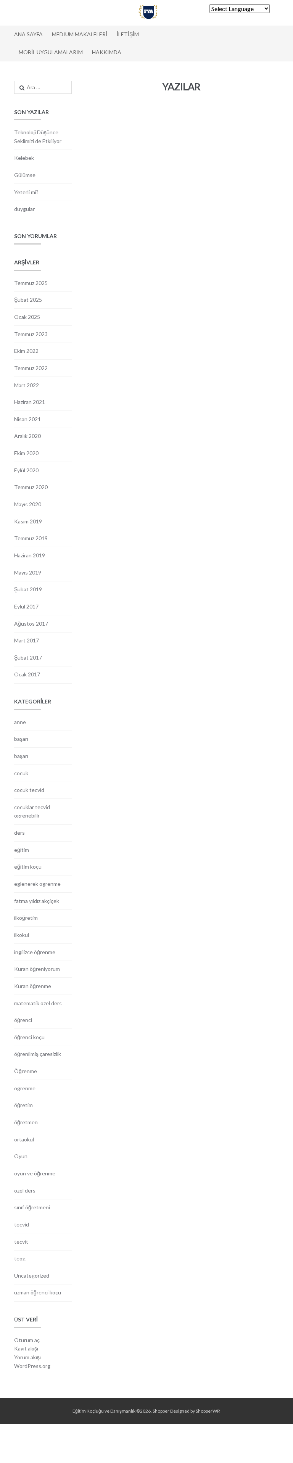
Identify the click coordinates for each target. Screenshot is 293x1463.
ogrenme (24, 1088)
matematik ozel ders (38, 1003)
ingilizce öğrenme (34, 952)
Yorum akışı (27, 1357)
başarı (21, 739)
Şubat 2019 (28, 589)
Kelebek (24, 158)
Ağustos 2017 (31, 623)
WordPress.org (32, 1366)
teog (20, 1258)
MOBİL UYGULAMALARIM (51, 52)
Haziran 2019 (29, 555)
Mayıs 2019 (27, 572)
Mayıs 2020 (27, 504)
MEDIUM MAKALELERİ (79, 34)
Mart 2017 (26, 640)
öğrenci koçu (29, 1037)
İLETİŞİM (128, 34)
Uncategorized (31, 1275)
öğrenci (23, 1020)
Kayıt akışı (26, 1348)
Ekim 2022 (26, 351)
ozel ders (24, 1190)
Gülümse (24, 175)
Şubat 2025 (28, 299)
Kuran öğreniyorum (37, 969)
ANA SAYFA (28, 34)
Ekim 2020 (26, 453)
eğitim (21, 850)
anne (20, 722)
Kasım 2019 (28, 521)
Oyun (20, 1156)
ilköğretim (26, 917)
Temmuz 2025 (31, 283)
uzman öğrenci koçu (37, 1292)
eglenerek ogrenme (37, 883)
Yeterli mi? (26, 192)
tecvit (21, 1241)
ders (19, 832)
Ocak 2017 (27, 674)
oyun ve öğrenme (34, 1173)
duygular (24, 209)
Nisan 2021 (27, 419)
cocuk (21, 773)
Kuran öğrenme (32, 986)
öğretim (23, 1105)
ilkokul (21, 935)
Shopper (161, 1411)
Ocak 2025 (27, 317)
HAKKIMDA (106, 52)
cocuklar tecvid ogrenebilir (32, 811)
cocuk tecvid (29, 790)
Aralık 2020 (27, 436)
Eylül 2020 (26, 470)
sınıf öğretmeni (32, 1207)
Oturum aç (27, 1340)
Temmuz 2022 (31, 368)
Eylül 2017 (26, 606)
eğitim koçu (28, 866)
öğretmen (26, 1122)
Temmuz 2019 (31, 538)
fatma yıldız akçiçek (36, 901)
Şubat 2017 (28, 657)
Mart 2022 (26, 385)
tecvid (21, 1224)
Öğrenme (25, 1071)
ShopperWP (207, 1411)
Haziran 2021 (29, 402)
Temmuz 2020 (31, 487)
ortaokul (24, 1139)
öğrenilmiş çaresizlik (37, 1054)
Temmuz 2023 (31, 334)
